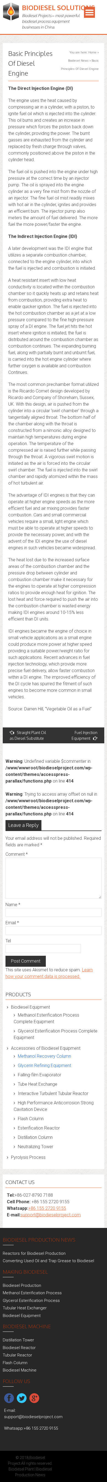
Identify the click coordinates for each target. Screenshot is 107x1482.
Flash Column (31, 1118)
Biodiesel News (78, 60)
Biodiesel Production (22, 1285)
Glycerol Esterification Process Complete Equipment (55, 1034)
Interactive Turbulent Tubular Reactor (53, 1093)
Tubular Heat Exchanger (25, 1307)
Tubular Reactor (17, 1355)
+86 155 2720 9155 (47, 1208)
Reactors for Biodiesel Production (34, 1253)
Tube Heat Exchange (37, 1084)
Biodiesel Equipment (30, 1007)
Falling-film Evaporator (39, 1074)
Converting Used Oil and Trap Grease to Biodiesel (48, 1260)
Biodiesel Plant (21, 1469)
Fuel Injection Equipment (84, 735)
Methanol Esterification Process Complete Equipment (46, 1018)
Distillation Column (35, 1137)
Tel (8, 940)
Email (12, 922)
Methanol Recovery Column (44, 1056)
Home (92, 52)
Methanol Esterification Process (32, 1292)
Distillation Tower (18, 1340)
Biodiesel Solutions (58, 7)
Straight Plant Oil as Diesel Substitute (28, 735)
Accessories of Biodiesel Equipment (45, 1048)
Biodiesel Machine (19, 1370)
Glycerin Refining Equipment (44, 1065)
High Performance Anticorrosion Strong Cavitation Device (54, 1106)
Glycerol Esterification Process (31, 1300)
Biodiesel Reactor (19, 1347)
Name (12, 904)
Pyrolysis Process (28, 1157)
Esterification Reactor (39, 1128)
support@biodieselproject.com (51, 1215)
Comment (16, 854)
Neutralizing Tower (35, 1146)
